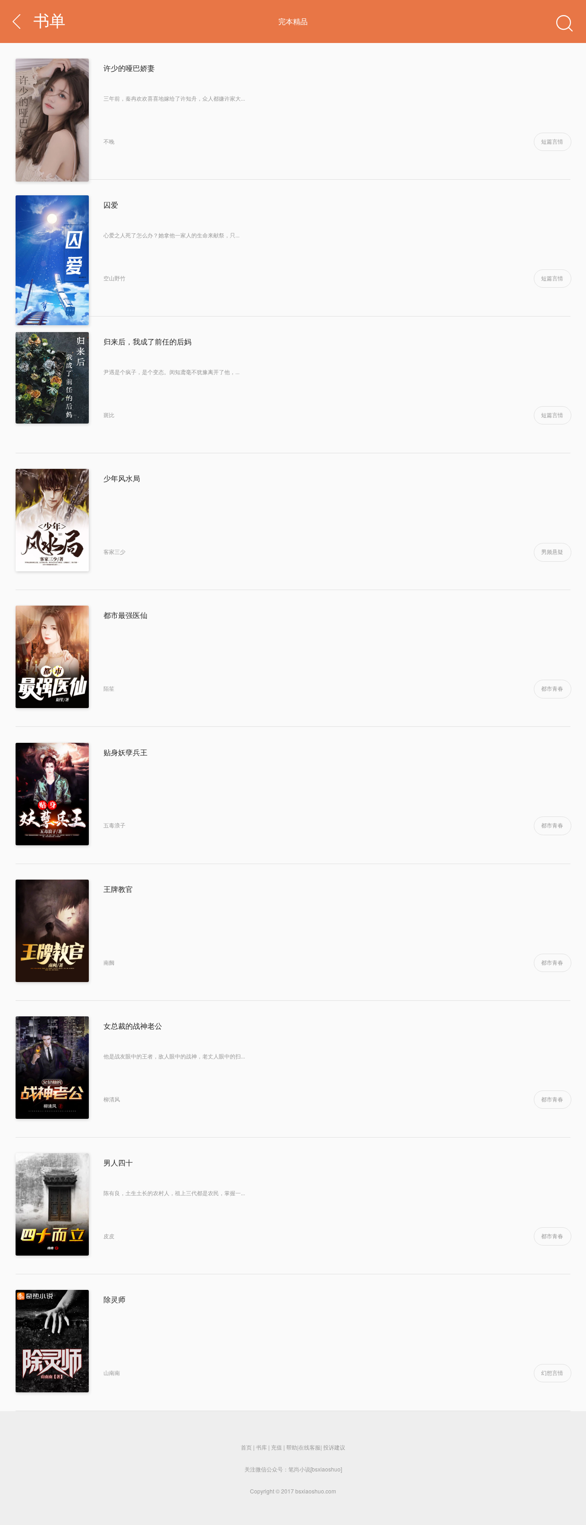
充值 (276, 1447)
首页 (246, 1447)
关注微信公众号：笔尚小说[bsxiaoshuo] (293, 1469)
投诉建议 (334, 1447)
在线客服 (309, 1447)
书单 (49, 21)
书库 (261, 1447)
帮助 (291, 1447)
